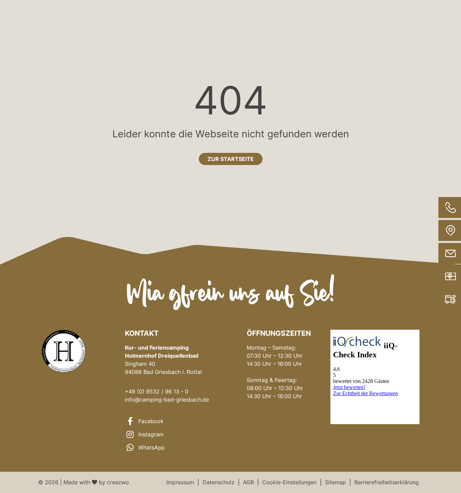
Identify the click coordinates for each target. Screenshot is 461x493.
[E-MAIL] (428, 253)
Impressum (180, 482)
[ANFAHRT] (428, 230)
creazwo (118, 482)
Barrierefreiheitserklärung (386, 482)
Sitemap (335, 482)
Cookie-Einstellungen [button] (289, 482)
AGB (248, 482)
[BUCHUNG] (428, 299)
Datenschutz (218, 482)
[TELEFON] (428, 207)
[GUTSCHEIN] (428, 276)
